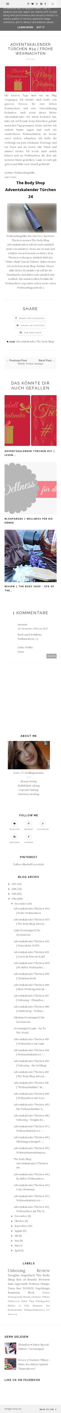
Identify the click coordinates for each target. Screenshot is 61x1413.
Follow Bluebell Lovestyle (28, 864)
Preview (44, 1279)
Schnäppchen (43, 1301)
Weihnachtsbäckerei (34, 1309)
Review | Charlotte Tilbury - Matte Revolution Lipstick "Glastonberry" (34, 1364)
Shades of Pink (18, 1305)
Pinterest (28, 829)
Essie (11, 1283)
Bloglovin (14, 829)
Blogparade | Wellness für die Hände (29, 520)
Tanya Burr (15, 1288)
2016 (14, 888)
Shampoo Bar (41, 1305)
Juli (16, 1235)
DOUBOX (28, 1288)
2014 (14, 898)
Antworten (51, 656)
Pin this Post (32, 332)
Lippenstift (21, 1283)
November (20, 1216)
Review (43, 1270)
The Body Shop (45, 341)
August (18, 1230)
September (21, 1225)
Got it (40, 27)
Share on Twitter (33, 325)
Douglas (14, 1275)
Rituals (26, 1296)
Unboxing (16, 1270)
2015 (14, 893)
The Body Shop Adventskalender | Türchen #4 (31, 1163)
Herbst (46, 1292)
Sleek (31, 1292)
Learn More (25, 27)
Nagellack (28, 1275)
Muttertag (12, 1314)
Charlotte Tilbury (40, 1296)
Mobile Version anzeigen (30, 363)
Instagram (14, 842)
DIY (48, 1310)
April (17, 1250)
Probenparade (15, 1296)
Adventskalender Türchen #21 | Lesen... (30, 453)
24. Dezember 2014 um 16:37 (32, 628)
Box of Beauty (26, 1279)
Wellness (34, 1283)
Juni (16, 1240)
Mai (16, 1245)
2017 (14, 884)
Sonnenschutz (15, 1309)
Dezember (20, 903)
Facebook (28, 842)
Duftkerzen (14, 1301)
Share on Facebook (31, 318)
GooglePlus (42, 829)
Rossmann (14, 1292)
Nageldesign (42, 1288)
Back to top (47, 1409)
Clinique (45, 1283)
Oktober (19, 1221)
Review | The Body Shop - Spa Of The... (29, 588)
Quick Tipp (27, 1301)
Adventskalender (25, 341)
